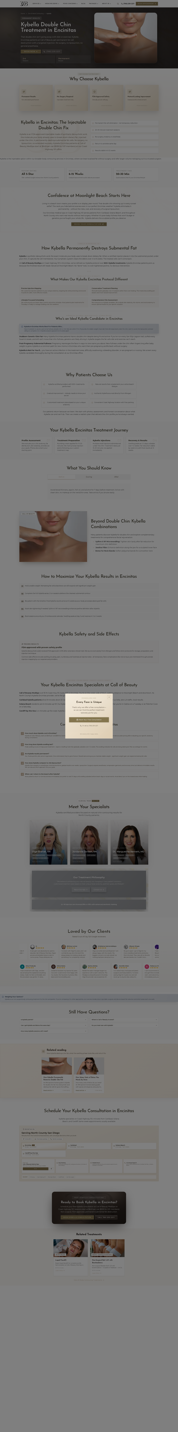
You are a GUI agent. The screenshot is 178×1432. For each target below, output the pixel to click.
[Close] (109, 697)
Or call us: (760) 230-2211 (90, 725)
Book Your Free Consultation (90, 720)
